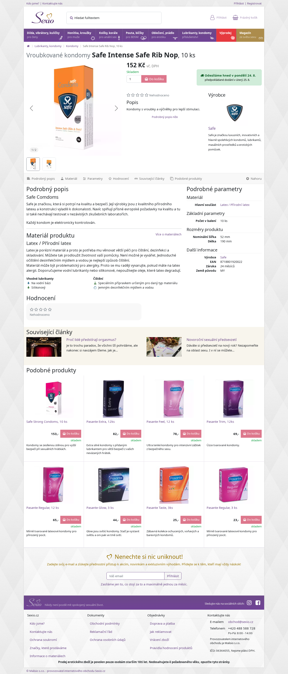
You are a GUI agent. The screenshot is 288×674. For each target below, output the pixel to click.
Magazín (248, 35)
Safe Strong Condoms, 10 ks (46, 421)
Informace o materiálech (47, 656)
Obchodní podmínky (105, 623)
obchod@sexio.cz (240, 622)
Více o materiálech (169, 234)
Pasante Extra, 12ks (100, 421)
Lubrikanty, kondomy (196, 35)
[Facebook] (258, 603)
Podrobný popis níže (165, 117)
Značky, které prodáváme (48, 648)
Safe (212, 128)
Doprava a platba (162, 623)
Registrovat (254, 3)
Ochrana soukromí (43, 640)
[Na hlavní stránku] (28, 46)
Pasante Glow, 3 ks (100, 507)
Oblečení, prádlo (163, 35)
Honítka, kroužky (79, 35)
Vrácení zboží (159, 640)
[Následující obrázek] (116, 108)
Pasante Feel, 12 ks (160, 421)
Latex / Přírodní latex (234, 205)
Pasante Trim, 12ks (220, 421)
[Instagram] (249, 603)
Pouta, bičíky (135, 35)
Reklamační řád (101, 631)
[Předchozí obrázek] (31, 108)
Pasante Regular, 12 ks (42, 507)
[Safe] (234, 112)
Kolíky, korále (108, 35)
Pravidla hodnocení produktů (171, 648)
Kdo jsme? (32, 3)
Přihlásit (239, 3)
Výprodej (225, 33)
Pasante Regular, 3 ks (222, 507)
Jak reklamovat (160, 631)
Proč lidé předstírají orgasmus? (91, 339)
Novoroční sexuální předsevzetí (212, 339)
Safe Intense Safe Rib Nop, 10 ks (102, 46)
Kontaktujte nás (52, 3)
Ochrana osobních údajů (107, 640)
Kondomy (72, 46)
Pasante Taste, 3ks (160, 507)
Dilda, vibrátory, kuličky (43, 35)
